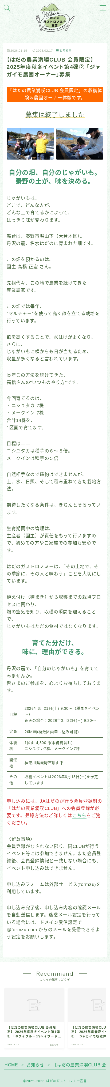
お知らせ (66, 50)
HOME (11, 1065)
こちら (79, 815)
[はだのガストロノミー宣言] (55, 17)
